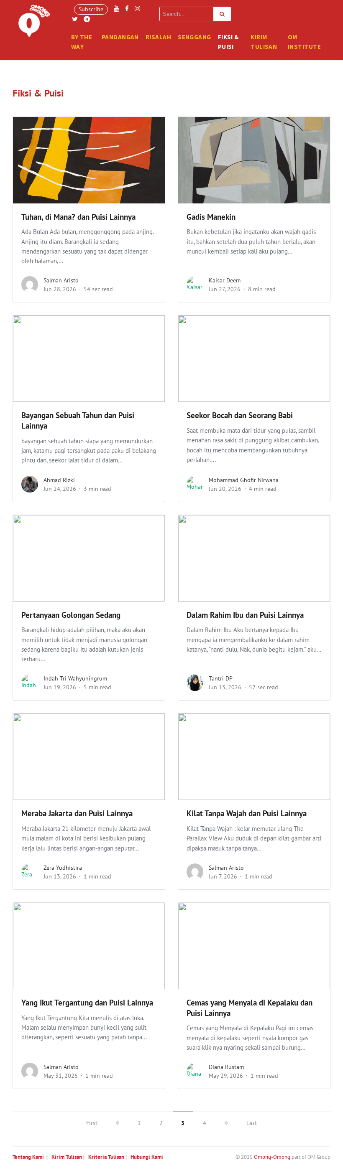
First (91, 1123)
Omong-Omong (272, 1156)
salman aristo (61, 280)
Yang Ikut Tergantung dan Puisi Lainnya (87, 1003)
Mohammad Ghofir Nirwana (244, 480)
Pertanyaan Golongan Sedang (70, 615)
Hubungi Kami (147, 1156)
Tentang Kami (28, 1156)
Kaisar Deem (225, 280)
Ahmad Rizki (59, 480)
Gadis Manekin (211, 217)
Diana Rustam (226, 1067)
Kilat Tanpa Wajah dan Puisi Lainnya (247, 813)
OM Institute (304, 42)
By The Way (81, 42)
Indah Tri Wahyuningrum (75, 678)
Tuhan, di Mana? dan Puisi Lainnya (78, 217)
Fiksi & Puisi (228, 42)
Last (251, 1123)
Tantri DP (221, 678)
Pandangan (120, 37)
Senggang (194, 37)
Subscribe (91, 9)
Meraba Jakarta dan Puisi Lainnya (77, 813)
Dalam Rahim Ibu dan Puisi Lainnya (245, 615)
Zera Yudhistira (63, 867)
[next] (226, 1123)
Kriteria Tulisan (106, 1156)
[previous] (117, 1123)
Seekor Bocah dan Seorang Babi (240, 415)
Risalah (158, 37)
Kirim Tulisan (264, 42)
